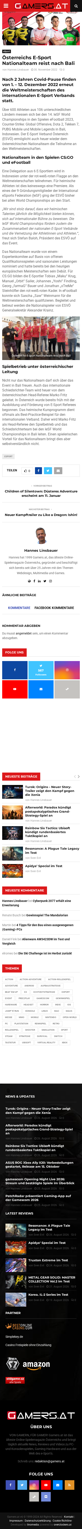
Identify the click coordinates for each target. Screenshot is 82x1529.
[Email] (58, 1485)
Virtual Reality (46, 1042)
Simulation (48, 1030)
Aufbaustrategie (51, 985)
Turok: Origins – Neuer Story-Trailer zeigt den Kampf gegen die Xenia (49, 791)
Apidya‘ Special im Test (43, 866)
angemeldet (24, 633)
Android (29, 985)
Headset (28, 1004)
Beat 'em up (11, 992)
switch (58, 1036)
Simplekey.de (14, 1336)
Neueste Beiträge (21, 776)
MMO (21, 1017)
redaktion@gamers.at (50, 1461)
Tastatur (10, 1042)
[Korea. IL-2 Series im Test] (15, 1299)
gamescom (43, 998)
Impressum (16, 1520)
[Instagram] (34, 1485)
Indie (58, 1004)
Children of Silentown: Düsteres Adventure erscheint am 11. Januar (41, 493)
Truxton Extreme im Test (48, 1260)
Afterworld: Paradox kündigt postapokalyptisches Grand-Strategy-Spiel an (48, 811)
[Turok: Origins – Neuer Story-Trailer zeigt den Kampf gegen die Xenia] (12, 792)
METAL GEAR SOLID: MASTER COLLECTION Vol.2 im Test (51, 1279)
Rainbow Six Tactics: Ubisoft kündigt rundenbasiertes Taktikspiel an (47, 832)
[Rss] (69, 1485)
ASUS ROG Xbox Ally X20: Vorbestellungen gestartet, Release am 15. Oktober (39, 1165)
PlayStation (21, 1023)
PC (6, 1023)
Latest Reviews (19, 1213)
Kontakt (68, 1516)
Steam (8, 1036)
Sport (64, 1030)
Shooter (30, 1030)
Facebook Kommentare (54, 608)
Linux (45, 1011)
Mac (56, 1011)
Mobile (35, 1017)
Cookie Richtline (62, 1520)
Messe (8, 1017)
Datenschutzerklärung (38, 1520)
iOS (69, 1004)
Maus (69, 1011)
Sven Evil (35, 857)
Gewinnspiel (63, 998)
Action (9, 979)
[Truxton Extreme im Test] (15, 1265)
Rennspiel (40, 1023)
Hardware (11, 1004)
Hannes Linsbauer (18, 69)
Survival (42, 1036)
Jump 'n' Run (12, 1011)
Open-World (70, 1017)
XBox (64, 1042)
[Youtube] (46, 1485)
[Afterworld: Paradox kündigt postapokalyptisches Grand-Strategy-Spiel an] (12, 812)
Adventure (11, 985)
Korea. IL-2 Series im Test (48, 1295)
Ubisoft (26, 1042)
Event (8, 998)
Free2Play (24, 998)
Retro (56, 1023)
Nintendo (50, 1017)
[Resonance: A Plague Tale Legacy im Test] (12, 853)
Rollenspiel (12, 1030)
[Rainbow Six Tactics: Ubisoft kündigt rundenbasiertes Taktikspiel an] (12, 833)
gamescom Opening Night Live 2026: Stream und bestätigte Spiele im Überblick (39, 1181)
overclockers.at (63, 1524)
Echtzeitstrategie (44, 992)
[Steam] (34, 1497)
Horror (44, 1004)
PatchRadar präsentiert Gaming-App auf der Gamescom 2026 (38, 1198)
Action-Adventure (31, 979)
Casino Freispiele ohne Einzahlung (28, 1345)
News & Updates (20, 1096)
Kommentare (19, 608)
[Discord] (46, 1497)
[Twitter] (22, 1485)
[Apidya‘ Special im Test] (12, 871)
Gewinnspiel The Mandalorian (47, 915)
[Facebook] (10, 1485)
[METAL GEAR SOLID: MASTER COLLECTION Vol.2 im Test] (15, 1282)
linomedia (33, 1524)
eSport (6, 51)
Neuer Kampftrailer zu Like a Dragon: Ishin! (41, 515)
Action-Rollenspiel (59, 979)
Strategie (24, 1036)
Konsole (30, 1011)
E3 (25, 992)
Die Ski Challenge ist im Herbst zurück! (45, 953)
